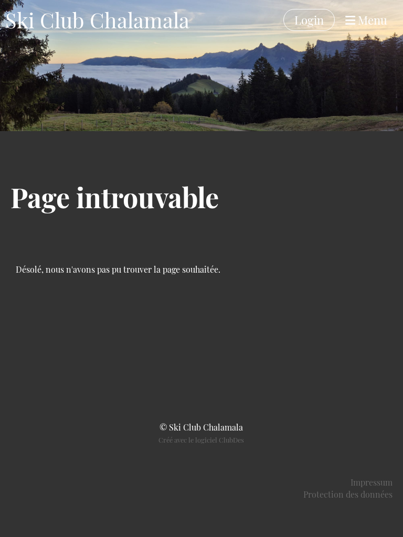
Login (309, 20)
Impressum (372, 482)
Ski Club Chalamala (97, 20)
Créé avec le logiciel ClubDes (201, 439)
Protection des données (348, 494)
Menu (371, 20)
